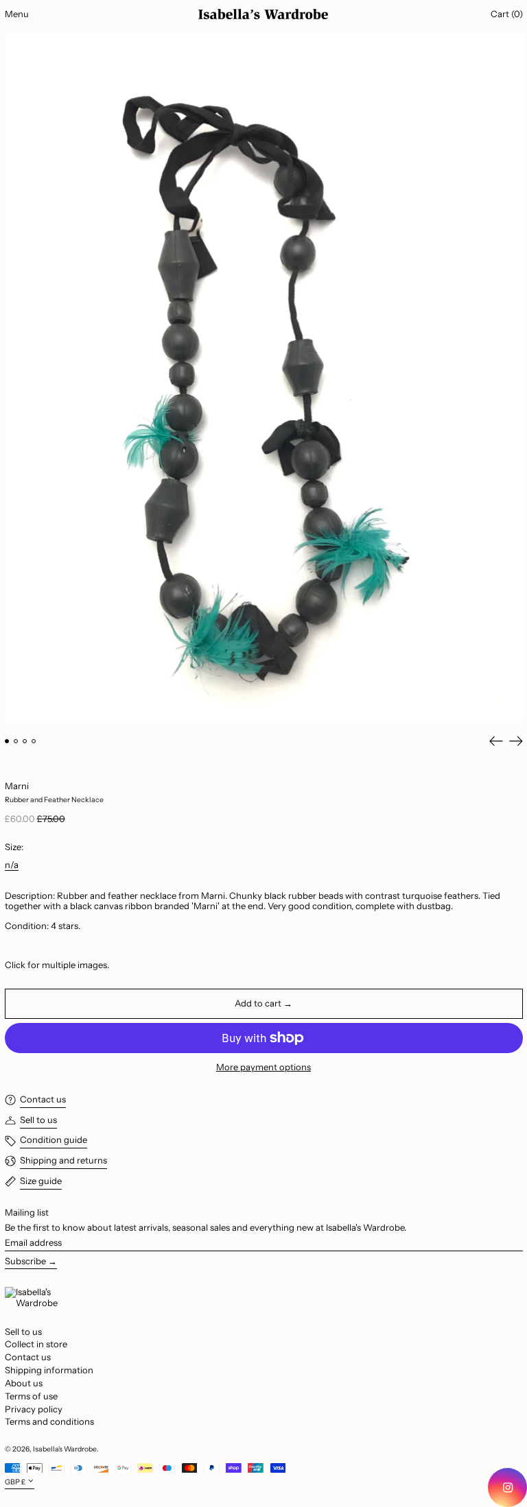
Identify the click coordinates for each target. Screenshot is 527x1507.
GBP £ (15, 1482)
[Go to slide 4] (34, 741)
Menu (17, 13)
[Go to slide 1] (7, 741)
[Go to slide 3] (25, 741)
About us (24, 1382)
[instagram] (507, 1487)
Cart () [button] (507, 13)
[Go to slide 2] (16, 741)
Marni (17, 785)
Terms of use (31, 1395)
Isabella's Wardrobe (65, 1449)
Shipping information (49, 1369)
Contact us (28, 1356)
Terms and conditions (49, 1421)
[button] (264, 378)
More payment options (263, 1067)
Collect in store (36, 1343)
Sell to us (23, 1331)
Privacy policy (33, 1408)
